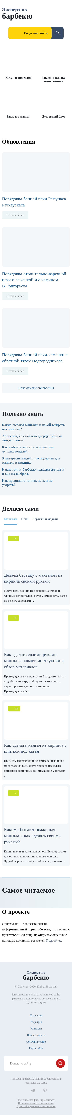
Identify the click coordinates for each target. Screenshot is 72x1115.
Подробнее (53, 940)
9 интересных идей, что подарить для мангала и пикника (31, 460)
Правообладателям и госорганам (36, 1106)
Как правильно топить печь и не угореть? (27, 483)
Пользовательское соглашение (36, 1103)
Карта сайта (36, 1048)
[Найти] (60, 1063)
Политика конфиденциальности (36, 1099)
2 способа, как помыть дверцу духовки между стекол (32, 438)
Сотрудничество (36, 1041)
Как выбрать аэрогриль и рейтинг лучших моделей (28, 449)
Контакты (36, 1028)
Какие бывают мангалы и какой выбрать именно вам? (33, 427)
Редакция (36, 1022)
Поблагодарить (36, 1035)
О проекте (36, 1015)
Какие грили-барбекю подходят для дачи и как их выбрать (33, 471)
